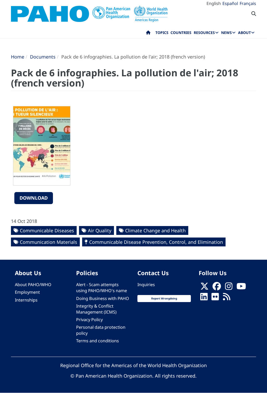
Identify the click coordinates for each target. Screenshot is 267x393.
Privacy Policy (89, 319)
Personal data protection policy (100, 330)
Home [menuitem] (148, 34)
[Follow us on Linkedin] (204, 298)
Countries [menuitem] (181, 32)
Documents (43, 57)
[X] (204, 288)
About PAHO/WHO (33, 284)
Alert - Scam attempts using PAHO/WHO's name (101, 287)
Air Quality (99, 230)
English (214, 3)
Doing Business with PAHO (102, 298)
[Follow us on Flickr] (215, 298)
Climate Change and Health (155, 230)
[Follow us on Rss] (226, 298)
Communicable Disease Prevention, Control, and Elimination (156, 242)
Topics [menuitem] (161, 32)
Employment (27, 292)
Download (34, 198)
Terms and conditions (97, 341)
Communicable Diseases (47, 230)
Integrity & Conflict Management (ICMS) (96, 309)
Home (17, 57)
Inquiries (146, 284)
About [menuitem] (244, 32)
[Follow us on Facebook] (217, 288)
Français (248, 3)
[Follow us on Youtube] (241, 288)
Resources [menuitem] (204, 32)
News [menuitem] (226, 32)
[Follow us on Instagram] (228, 288)
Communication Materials (48, 242)
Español (230, 3)
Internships (26, 300)
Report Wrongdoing (164, 298)
